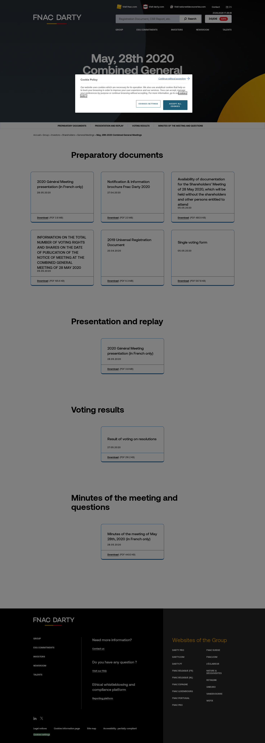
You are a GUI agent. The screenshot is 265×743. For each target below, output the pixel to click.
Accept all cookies (175, 105)
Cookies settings (148, 104)
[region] (133, 93)
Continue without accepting (172, 78)
